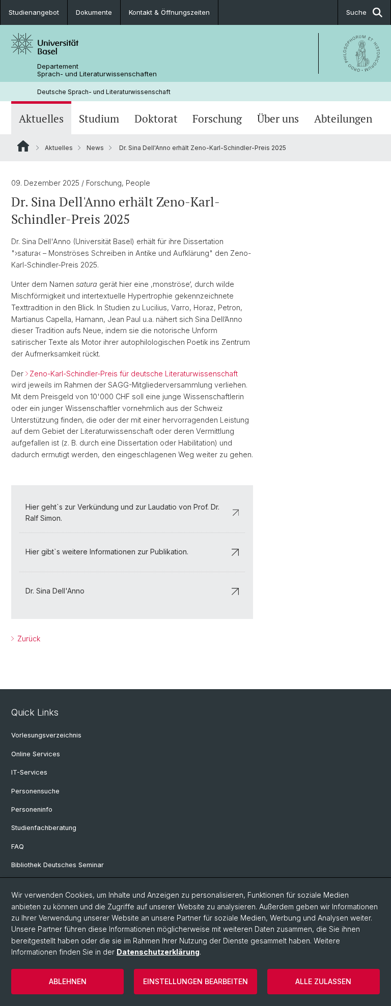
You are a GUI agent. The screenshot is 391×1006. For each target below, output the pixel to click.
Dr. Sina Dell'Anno (55, 590)
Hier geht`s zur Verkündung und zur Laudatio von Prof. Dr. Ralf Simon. (122, 512)
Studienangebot (34, 12)
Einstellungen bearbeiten (195, 981)
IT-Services (29, 772)
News (95, 148)
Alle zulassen (323, 981)
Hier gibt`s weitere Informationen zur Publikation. (106, 551)
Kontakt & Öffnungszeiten (169, 12)
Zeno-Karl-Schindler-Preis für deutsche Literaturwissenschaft (134, 373)
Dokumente (94, 12)
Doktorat (156, 119)
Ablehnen (68, 981)
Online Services (35, 754)
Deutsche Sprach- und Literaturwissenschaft (104, 92)
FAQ (17, 846)
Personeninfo (31, 809)
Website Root (23, 146)
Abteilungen (343, 119)
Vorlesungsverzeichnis (46, 735)
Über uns (278, 119)
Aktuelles (41, 119)
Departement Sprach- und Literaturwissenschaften (97, 70)
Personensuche (35, 791)
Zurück (27, 638)
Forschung (217, 119)
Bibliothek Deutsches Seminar (57, 865)
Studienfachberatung (43, 828)
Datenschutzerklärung (158, 952)
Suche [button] (356, 12)
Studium (99, 119)
